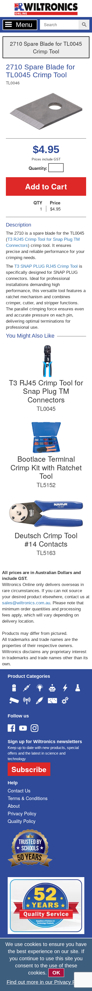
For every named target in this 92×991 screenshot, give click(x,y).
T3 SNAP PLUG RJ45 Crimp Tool (46, 266)
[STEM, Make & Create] (52, 688)
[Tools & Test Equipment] (52, 701)
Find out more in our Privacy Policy (46, 982)
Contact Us (19, 790)
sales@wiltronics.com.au (26, 602)
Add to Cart (46, 186)
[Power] (14, 688)
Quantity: (38, 168)
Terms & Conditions (28, 798)
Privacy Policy (22, 813)
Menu (24, 24)
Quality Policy (22, 821)
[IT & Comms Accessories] (26, 701)
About (14, 805)
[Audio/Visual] (39, 701)
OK (56, 972)
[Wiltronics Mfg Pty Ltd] (65, 701)
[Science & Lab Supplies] (78, 688)
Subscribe (29, 769)
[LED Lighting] (39, 688)
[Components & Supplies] (26, 688)
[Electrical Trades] (65, 688)
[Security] (14, 701)
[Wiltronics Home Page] (46, 8)
